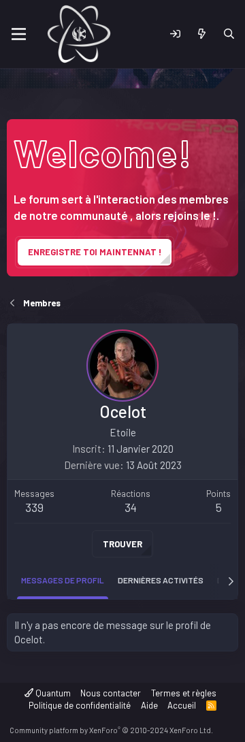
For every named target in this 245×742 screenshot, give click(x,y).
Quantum (52, 693)
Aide (149, 705)
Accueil (181, 705)
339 (34, 507)
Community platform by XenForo (111, 730)
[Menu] (19, 34)
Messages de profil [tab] (62, 580)
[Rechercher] (229, 34)
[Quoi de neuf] (202, 34)
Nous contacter (110, 693)
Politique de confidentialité (80, 705)
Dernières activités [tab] (160, 580)
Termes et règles (183, 693)
